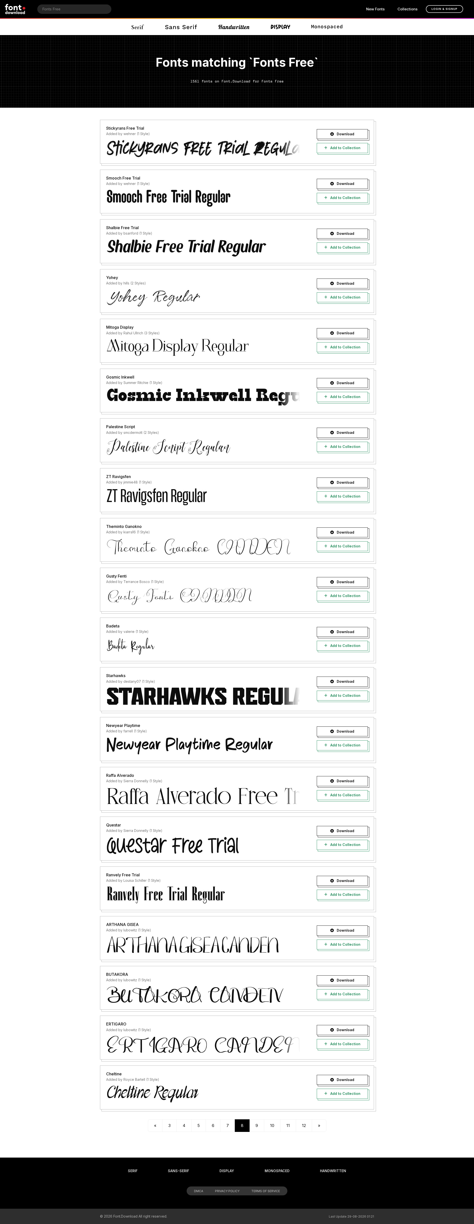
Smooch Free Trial (123, 178)
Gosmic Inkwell (120, 377)
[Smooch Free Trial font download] (203, 198)
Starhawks (115, 675)
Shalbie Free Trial (122, 227)
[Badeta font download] (203, 646)
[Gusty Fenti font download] (203, 596)
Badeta (112, 625)
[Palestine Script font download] (203, 447)
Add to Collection (344, 148)
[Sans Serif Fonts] (181, 27)
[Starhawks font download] (203, 696)
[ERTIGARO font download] (203, 1044)
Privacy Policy (227, 1191)
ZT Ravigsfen (118, 476)
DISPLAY (226, 1171)
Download (345, 134)
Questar (113, 825)
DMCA (198, 1191)
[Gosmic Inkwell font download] (203, 397)
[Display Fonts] (280, 27)
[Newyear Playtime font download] (203, 746)
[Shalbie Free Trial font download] (203, 248)
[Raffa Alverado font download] (203, 795)
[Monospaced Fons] (327, 27)
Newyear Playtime (123, 725)
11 (288, 1125)
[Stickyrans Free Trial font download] (203, 148)
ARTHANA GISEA (122, 924)
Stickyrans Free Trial (125, 128)
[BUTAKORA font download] (203, 994)
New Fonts (375, 9)
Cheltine (114, 1073)
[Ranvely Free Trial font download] (203, 895)
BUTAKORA (117, 974)
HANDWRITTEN (333, 1171)
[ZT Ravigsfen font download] (203, 497)
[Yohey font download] (203, 297)
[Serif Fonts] (138, 27)
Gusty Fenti (116, 576)
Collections (407, 9)
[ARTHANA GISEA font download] (203, 945)
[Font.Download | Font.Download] (15, 9)
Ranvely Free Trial (123, 874)
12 (304, 1125)
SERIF (133, 1171)
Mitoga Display (120, 327)
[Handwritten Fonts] (234, 27)
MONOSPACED (277, 1171)
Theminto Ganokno (124, 526)
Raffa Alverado (120, 775)
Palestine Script (120, 426)
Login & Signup (444, 9)
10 (272, 1125)
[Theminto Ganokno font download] (203, 546)
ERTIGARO (116, 1024)
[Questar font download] (203, 845)
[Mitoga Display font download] (203, 347)
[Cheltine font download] (203, 1094)
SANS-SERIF (178, 1171)
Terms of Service (265, 1191)
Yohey (112, 277)
